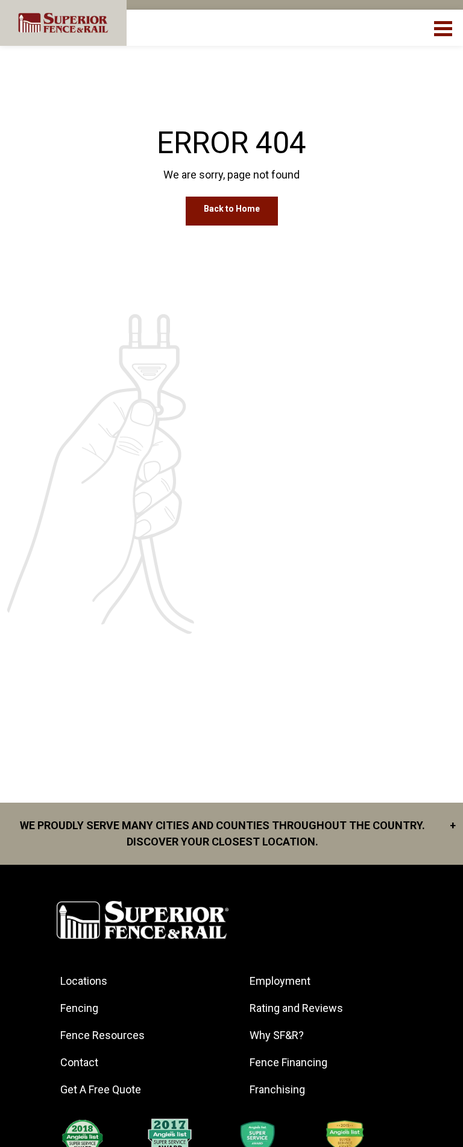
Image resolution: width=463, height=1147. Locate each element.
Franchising (277, 1089)
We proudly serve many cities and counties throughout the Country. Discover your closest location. (238, 833)
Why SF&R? (277, 1035)
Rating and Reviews (296, 1008)
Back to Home (232, 208)
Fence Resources (102, 1035)
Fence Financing (288, 1062)
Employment (280, 981)
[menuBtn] (444, 27)
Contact (79, 1062)
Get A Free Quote (100, 1089)
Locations (83, 981)
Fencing (79, 1008)
